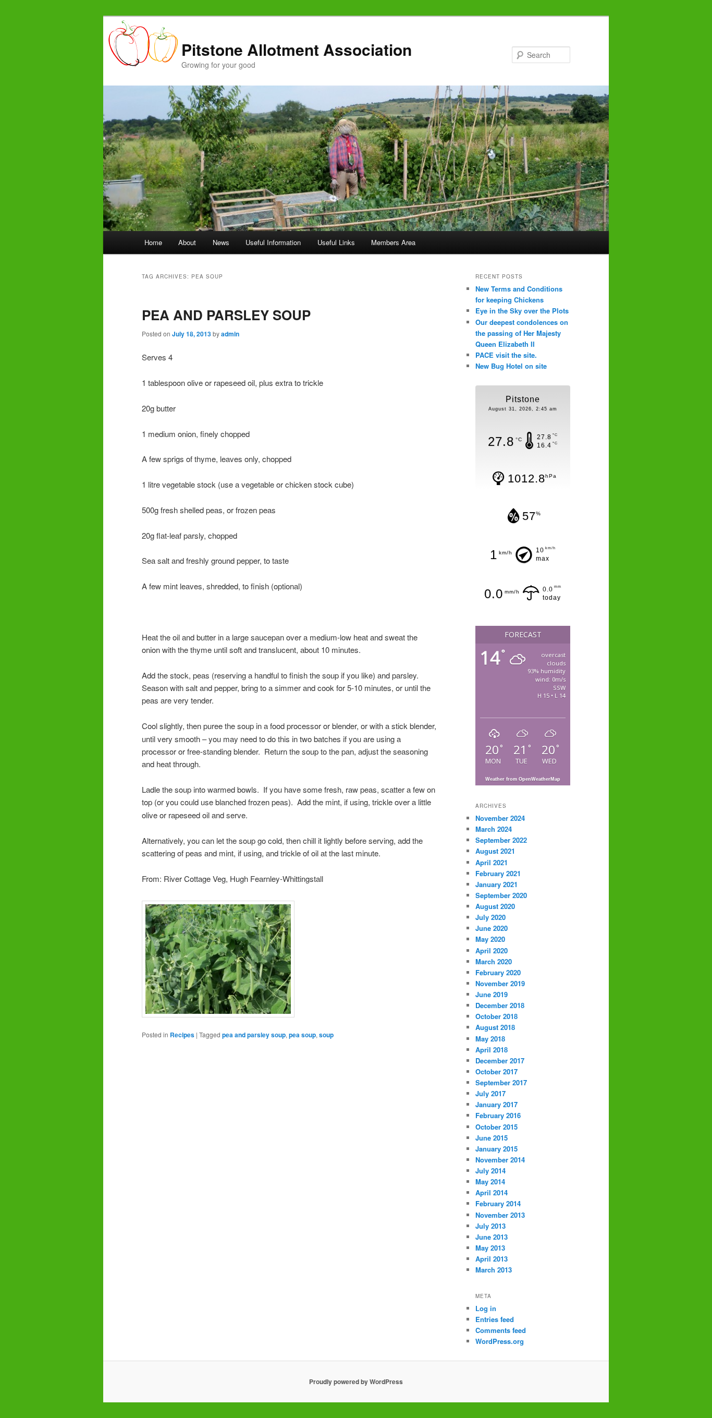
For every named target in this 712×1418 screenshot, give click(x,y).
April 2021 (491, 862)
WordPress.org (499, 1341)
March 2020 (493, 961)
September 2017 (501, 1082)
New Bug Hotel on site (511, 366)
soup (326, 1034)
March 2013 (493, 1270)
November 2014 (500, 1160)
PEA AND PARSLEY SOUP (226, 314)
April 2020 (491, 950)
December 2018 (499, 1005)
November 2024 (500, 818)
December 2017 (499, 1060)
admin (230, 333)
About (187, 242)
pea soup (302, 1034)
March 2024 (493, 829)
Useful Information (273, 242)
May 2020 (490, 939)
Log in (485, 1308)
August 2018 (495, 1027)
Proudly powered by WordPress (356, 1381)
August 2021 (495, 851)
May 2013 (490, 1248)
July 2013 (490, 1226)
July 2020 (490, 917)
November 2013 (500, 1215)
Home (153, 242)
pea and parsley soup (254, 1034)
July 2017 (490, 1093)
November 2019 (500, 983)
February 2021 (498, 873)
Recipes (182, 1034)
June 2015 (491, 1138)
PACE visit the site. (506, 355)
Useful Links (336, 242)
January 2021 (496, 884)
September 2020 (501, 895)
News (221, 242)
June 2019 (491, 994)
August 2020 (495, 906)
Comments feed (500, 1330)
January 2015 (496, 1149)
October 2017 (496, 1071)
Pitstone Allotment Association (296, 49)
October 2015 (496, 1127)
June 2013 (491, 1237)
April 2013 (491, 1259)
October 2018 (496, 1016)
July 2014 (490, 1170)
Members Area (393, 242)
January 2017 (496, 1104)
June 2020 (491, 928)
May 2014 (490, 1181)
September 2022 (501, 840)
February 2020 (498, 972)
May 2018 (490, 1039)
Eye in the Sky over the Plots (522, 311)
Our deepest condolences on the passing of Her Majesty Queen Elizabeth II (521, 333)
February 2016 (498, 1115)
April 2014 (491, 1192)
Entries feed (494, 1319)
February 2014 (498, 1203)
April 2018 (491, 1050)
